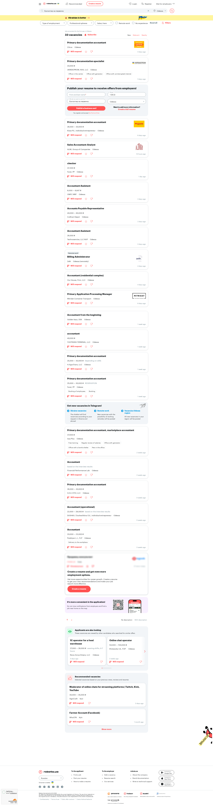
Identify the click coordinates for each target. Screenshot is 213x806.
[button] (166, 772)
